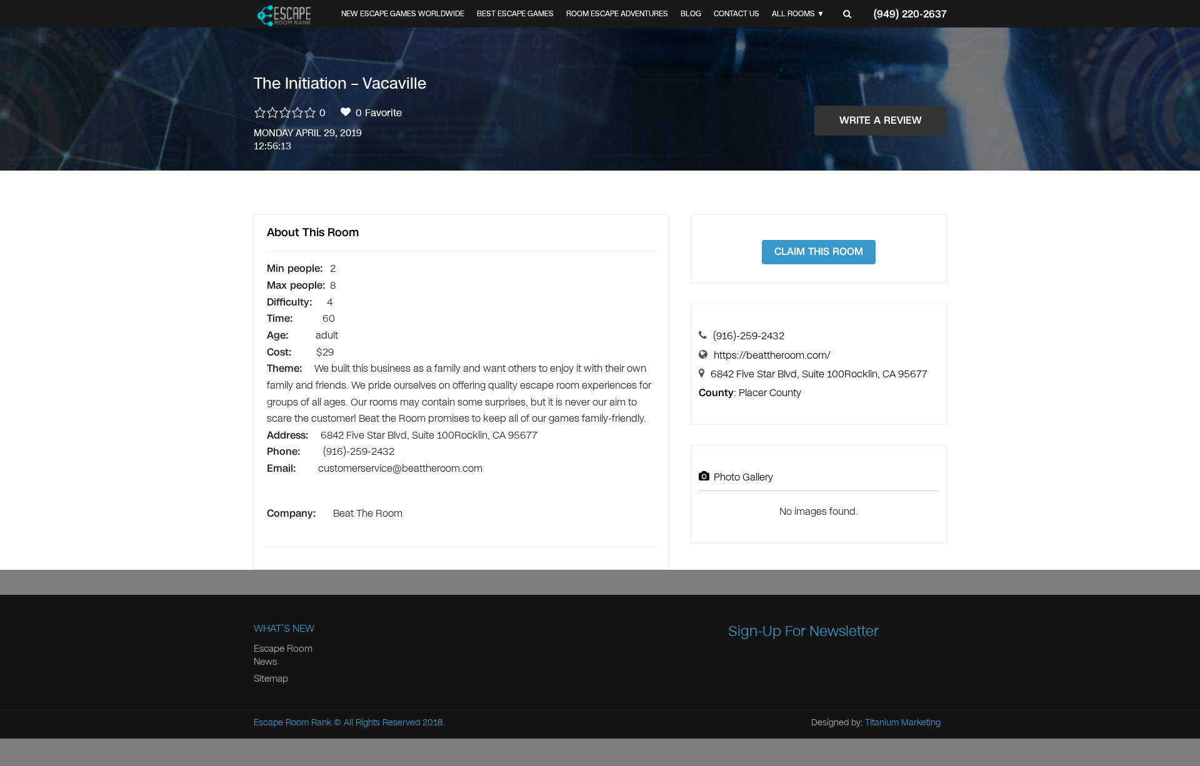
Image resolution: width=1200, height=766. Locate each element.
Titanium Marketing (903, 723)
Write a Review (880, 120)
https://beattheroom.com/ (772, 355)
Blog (691, 14)
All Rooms (793, 14)
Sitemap (271, 678)
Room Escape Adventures (617, 14)
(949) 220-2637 (910, 14)
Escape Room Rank (292, 723)
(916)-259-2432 (748, 336)
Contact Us (736, 14)
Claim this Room (818, 251)
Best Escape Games (515, 14)
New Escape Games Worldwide (402, 14)
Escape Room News (283, 655)
